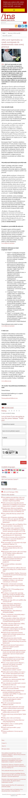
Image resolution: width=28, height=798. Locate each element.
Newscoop (9, 794)
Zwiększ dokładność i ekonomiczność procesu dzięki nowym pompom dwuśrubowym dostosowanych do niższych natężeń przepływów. (14, 559)
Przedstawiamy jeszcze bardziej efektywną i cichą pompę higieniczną (13, 720)
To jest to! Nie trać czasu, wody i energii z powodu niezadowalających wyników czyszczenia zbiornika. (13, 699)
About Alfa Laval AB (7, 35)
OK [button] (14, 10)
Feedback (4, 437)
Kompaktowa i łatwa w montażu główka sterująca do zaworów (13, 724)
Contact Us (4, 743)
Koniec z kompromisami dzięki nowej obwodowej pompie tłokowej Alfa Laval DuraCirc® (12, 547)
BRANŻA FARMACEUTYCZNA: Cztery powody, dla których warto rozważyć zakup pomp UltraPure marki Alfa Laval (13, 659)
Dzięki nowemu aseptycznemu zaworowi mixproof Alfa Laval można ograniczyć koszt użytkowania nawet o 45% (14, 634)
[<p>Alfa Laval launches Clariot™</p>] (4, 484)
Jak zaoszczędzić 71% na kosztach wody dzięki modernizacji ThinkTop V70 (14, 543)
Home (3, 740)
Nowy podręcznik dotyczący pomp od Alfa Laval (12, 770)
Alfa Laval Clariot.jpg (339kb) (10, 492)
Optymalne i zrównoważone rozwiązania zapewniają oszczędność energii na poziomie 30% (14, 585)
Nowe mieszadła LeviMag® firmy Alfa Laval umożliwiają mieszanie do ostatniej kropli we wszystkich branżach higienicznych (14, 619)
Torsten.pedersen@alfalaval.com (9, 398)
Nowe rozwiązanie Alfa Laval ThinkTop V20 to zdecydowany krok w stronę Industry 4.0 (14, 525)
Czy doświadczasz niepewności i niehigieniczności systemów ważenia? (12, 669)
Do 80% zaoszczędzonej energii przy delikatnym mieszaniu (12, 703)
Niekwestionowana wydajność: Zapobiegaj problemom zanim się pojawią (13, 676)
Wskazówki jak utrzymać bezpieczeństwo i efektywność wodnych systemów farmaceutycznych (13, 646)
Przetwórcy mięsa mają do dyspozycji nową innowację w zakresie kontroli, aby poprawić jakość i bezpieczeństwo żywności (14, 780)
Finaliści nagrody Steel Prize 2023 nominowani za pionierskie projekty (13, 785)
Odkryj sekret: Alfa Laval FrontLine (12, 718)
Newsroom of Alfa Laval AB (14, 33)
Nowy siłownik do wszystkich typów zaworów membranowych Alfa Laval (14, 683)
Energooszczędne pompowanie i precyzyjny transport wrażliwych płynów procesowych (13, 707)
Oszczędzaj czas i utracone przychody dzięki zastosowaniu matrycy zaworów (14, 680)
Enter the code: (6, 449)
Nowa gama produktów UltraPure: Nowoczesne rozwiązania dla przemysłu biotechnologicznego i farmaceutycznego (14, 574)
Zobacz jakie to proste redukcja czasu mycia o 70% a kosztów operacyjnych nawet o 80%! (14, 672)
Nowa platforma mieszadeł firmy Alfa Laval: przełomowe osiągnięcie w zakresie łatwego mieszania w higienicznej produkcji (14, 499)
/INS (2, 64)
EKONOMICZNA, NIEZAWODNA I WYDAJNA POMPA (12, 611)
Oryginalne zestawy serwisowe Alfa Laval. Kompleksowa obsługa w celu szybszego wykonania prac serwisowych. (13, 580)
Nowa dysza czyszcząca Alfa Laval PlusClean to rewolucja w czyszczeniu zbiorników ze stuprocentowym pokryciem (14, 538)
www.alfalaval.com (6, 381)
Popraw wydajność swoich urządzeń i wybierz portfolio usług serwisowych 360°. (14, 711)
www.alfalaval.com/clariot (7, 243)
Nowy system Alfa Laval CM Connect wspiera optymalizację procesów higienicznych (14, 534)
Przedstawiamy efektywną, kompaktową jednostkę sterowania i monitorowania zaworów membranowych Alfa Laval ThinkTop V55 (14, 509)
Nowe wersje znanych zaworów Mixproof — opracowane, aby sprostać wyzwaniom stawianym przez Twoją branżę (14, 664)
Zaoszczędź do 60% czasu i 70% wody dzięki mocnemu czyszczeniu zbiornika (14, 687)
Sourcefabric (18, 794)
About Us (4, 746)
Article (3, 33)
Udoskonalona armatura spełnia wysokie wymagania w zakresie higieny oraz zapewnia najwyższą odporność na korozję (14, 628)
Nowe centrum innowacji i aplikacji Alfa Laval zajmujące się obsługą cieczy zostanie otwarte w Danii (14, 569)
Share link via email (8, 407)
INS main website (6, 749)
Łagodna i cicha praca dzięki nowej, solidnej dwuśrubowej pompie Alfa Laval (13, 624)
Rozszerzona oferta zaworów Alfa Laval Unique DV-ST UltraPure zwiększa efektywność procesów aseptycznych (14, 553)
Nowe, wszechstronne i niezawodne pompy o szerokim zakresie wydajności (14, 615)
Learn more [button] (17, 6)
